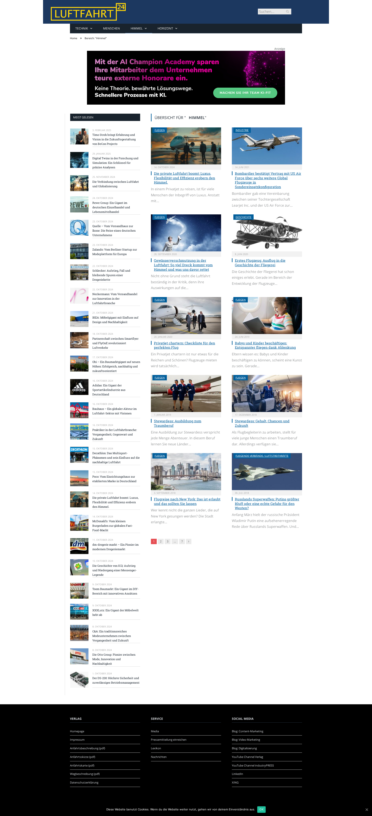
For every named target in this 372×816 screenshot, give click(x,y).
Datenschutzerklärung (84, 782)
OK (261, 809)
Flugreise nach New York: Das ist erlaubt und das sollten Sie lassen (187, 501)
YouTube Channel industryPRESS (253, 765)
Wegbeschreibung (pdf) (85, 774)
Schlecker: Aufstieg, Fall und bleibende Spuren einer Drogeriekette (111, 275)
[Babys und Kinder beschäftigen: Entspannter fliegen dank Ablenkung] (267, 315)
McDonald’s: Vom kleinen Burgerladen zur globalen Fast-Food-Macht (112, 525)
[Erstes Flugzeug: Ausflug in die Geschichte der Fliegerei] (267, 232)
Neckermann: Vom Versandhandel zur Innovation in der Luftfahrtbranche (114, 298)
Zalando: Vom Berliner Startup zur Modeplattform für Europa (114, 252)
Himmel (137, 28)
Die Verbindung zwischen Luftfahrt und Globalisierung (115, 184)
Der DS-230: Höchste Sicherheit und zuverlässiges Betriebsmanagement (116, 680)
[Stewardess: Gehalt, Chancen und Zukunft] (267, 393)
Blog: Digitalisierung (244, 748)
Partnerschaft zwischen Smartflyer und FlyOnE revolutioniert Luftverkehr (115, 343)
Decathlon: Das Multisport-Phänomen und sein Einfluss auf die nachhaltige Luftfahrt (116, 457)
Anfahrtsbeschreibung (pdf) (87, 748)
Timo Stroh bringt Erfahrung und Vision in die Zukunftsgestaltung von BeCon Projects (114, 139)
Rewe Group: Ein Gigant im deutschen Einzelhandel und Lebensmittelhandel (111, 207)
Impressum (77, 740)
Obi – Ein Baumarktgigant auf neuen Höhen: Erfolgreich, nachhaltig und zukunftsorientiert (116, 366)
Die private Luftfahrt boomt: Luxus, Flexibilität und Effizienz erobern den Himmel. (184, 178)
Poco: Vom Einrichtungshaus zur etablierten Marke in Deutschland (114, 479)
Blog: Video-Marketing (246, 740)
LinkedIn (237, 774)
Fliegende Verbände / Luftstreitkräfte (262, 456)
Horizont (165, 28)
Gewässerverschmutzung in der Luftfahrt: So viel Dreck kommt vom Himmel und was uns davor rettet (183, 265)
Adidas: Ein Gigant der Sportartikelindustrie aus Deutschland (109, 389)
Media (155, 731)
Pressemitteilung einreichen (168, 740)
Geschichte (243, 217)
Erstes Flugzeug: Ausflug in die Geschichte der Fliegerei (260, 262)
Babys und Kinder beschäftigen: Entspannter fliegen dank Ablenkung (265, 345)
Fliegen (160, 130)
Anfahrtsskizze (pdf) (82, 757)
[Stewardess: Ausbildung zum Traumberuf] (186, 393)
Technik (81, 28)
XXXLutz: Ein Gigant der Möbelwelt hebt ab (115, 612)
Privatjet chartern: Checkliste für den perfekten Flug (184, 345)
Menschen (111, 28)
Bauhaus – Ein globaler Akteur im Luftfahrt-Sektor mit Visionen (114, 411)
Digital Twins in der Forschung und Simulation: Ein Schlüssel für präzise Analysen (115, 162)
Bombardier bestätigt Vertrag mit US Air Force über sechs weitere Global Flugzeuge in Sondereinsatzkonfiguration (268, 180)
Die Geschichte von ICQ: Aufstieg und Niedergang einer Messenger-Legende (114, 570)
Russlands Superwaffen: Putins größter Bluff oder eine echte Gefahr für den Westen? (267, 503)
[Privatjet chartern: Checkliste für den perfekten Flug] (186, 315)
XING (235, 782)
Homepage (77, 731)
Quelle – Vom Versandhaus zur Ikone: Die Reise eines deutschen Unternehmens (114, 230)
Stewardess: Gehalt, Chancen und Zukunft (262, 423)
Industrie (242, 130)
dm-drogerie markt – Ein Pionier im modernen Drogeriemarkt (115, 547)
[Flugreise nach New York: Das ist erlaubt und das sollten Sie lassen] (186, 471)
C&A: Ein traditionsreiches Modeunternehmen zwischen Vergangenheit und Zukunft (111, 635)
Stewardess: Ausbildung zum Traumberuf (177, 423)
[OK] (366, 809)
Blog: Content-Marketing (247, 731)
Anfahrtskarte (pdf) (82, 765)
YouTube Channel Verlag (247, 757)
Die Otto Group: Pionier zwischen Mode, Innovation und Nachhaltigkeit (113, 659)
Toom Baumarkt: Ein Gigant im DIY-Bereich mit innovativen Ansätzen (115, 591)
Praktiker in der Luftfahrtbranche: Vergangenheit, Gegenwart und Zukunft (114, 434)
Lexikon (156, 748)
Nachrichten (159, 757)
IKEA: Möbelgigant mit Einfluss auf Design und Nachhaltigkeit (115, 320)
